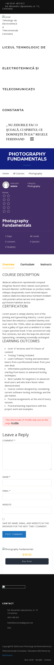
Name (6, 476)
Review (5, 192)
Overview (8, 264)
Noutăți (39, 659)
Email (6, 490)
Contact (47, 659)
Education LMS (34, 650)
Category (31, 183)
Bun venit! (29, 659)
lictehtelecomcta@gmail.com (20, 622)
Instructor (14, 183)
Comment (8, 440)
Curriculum (27, 264)
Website (6, 504)
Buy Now (27, 561)
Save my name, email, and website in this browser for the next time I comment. (25, 525)
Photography (33, 186)
